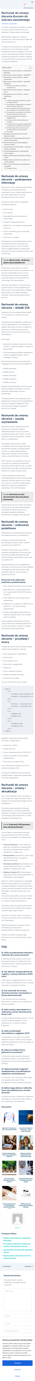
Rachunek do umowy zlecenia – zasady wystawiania (16, 78)
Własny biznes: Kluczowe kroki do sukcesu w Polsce (18, 157)
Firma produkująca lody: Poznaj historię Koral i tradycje (16, 152)
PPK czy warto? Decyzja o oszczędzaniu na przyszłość (17, 165)
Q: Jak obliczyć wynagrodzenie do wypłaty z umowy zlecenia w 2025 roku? (19, 105)
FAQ (5, 98)
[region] (17, 1359)
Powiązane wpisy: (12, 168)
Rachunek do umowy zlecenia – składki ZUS (17, 75)
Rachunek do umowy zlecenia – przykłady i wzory (17, 91)
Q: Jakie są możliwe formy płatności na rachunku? (17, 121)
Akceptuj (17, 1363)
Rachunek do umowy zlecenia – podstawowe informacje (17, 72)
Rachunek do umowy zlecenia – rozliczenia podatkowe (17, 83)
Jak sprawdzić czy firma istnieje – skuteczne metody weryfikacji (17, 148)
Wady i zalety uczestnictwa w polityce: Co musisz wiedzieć (17, 161)
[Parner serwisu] (25, 5)
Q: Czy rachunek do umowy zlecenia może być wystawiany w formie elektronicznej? (18, 109)
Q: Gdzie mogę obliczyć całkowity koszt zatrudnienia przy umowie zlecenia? (18, 129)
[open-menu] (32, 2)
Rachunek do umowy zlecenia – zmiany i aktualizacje (16, 95)
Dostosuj (17, 1370)
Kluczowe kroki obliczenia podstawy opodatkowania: (17, 86)
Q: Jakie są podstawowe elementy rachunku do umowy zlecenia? (18, 101)
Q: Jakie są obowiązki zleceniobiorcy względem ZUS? (17, 117)
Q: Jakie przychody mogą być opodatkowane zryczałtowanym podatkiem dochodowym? (19, 125)
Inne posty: (10, 132)
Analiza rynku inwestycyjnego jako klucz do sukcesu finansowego (17, 139)
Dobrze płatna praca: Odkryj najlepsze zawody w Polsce (16, 144)
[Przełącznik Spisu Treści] (29, 68)
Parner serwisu (28, 8)
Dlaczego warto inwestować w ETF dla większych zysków (15, 135)
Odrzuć (17, 1376)
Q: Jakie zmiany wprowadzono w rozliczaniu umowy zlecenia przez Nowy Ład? (19, 113)
